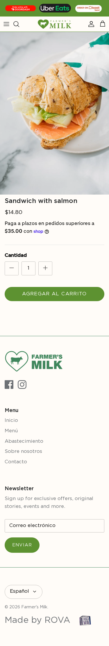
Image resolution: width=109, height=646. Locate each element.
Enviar (22, 545)
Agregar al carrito (54, 294)
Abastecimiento (24, 441)
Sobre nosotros (23, 451)
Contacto (16, 462)
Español (19, 591)
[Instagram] (22, 384)
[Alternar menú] (6, 24)
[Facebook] (9, 384)
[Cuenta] (89, 24)
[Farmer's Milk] (54, 24)
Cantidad (16, 255)
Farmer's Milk (34, 607)
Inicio (11, 420)
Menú (11, 431)
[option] (54, 113)
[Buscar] (19, 24)
